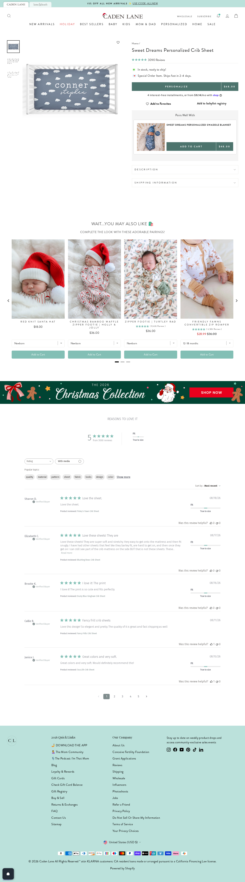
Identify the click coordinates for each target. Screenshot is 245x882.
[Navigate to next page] (146, 696)
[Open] (8, 874)
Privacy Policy (121, 811)
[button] (72, 42)
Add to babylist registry (211, 103)
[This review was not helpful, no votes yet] (217, 523)
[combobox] (38, 461)
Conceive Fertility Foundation (130, 752)
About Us (118, 745)
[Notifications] (218, 15)
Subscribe (204, 16)
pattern (55, 477)
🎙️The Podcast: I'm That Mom (70, 758)
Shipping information (155, 182)
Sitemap (56, 824)
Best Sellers (92, 24)
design (99, 477)
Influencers (119, 785)
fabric (78, 477)
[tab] (16, 4)
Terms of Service (122, 824)
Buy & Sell (57, 798)
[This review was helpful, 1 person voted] (211, 644)
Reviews (117, 765)
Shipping (117, 771)
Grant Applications (124, 758)
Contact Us (58, 818)
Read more (66, 553)
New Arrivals (42, 24)
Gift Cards (57, 778)
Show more (123, 477)
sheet (67, 477)
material (42, 477)
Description (146, 169)
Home (197, 24)
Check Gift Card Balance (66, 785)
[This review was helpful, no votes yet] (211, 523)
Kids (126, 24)
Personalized (174, 24)
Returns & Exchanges (64, 804)
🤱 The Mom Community (67, 752)
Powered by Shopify (122, 868)
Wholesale (184, 16)
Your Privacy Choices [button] (125, 831)
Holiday (67, 24)
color (111, 477)
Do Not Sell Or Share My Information (136, 818)
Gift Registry (59, 791)
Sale (212, 24)
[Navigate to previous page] (98, 696)
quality (29, 477)
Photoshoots (120, 791)
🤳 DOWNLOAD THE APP (69, 745)
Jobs (115, 798)
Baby (113, 24)
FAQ (54, 811)
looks (89, 477)
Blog (54, 765)
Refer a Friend (121, 804)
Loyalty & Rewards (62, 771)
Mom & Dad (146, 24)
